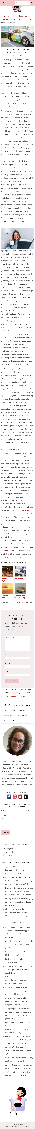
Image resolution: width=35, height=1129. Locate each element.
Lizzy (7, 909)
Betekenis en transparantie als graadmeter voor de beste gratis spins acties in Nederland (18, 1040)
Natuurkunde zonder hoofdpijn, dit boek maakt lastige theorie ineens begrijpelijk (19, 880)
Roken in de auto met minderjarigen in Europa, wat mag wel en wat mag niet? (17, 980)
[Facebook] (9, 796)
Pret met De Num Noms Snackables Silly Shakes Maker (16, 718)
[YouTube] (20, 796)
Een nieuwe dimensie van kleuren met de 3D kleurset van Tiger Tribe (18, 707)
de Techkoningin (23, 1127)
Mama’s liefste (7, 855)
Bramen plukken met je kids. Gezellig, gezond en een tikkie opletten (18, 1050)
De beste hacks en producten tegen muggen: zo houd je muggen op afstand (17, 1001)
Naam (7, 654)
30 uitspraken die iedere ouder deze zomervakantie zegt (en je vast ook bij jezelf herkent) (18, 990)
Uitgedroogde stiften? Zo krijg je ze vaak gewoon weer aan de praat (19, 944)
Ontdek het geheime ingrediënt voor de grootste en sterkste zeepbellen (18, 969)
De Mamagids (7, 849)
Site (6, 671)
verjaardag (28, 111)
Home (3, 16)
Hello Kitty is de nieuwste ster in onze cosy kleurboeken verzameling (16, 912)
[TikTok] (26, 796)
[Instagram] (15, 796)
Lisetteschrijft (7, 852)
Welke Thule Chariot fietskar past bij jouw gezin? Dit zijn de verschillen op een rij (18, 1075)
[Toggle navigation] (3, 2)
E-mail (8, 663)
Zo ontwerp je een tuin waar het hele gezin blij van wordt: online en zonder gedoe (19, 891)
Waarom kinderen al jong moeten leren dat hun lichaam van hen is (18, 870)
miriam (18, 602)
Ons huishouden (15, 16)
